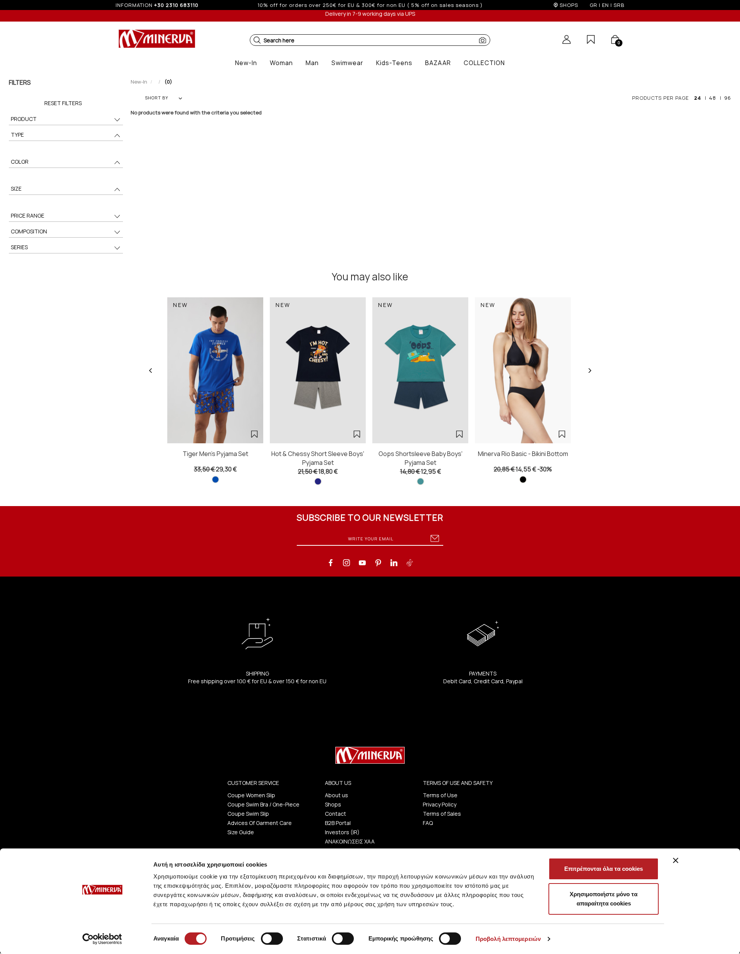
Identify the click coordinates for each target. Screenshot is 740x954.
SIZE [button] (16, 188)
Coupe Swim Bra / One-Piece (263, 804)
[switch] (272, 938)
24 (697, 97)
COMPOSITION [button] (29, 231)
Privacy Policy (439, 804)
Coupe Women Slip (251, 795)
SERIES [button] (19, 247)
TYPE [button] (17, 134)
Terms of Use (440, 795)
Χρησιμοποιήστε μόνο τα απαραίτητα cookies (603, 899)
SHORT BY (156, 98)
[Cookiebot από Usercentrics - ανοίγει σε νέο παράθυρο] (102, 939)
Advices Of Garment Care (259, 823)
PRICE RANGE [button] (27, 215)
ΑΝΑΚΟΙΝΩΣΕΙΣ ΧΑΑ (350, 841)
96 (727, 97)
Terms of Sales (442, 813)
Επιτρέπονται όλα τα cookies (603, 868)
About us (336, 795)
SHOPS (569, 5)
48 (712, 97)
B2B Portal (338, 823)
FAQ (428, 823)
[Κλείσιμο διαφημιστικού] (675, 860)
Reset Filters (63, 103)
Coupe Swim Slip (248, 813)
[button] (257, 40)
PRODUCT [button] (24, 118)
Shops (333, 804)
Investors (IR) (342, 832)
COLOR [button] (20, 161)
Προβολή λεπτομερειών (508, 939)
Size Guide (240, 832)
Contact (335, 813)
